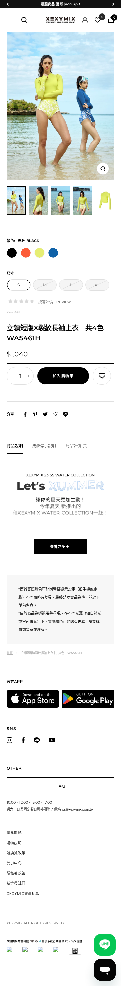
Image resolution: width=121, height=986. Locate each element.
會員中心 (14, 863)
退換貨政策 (16, 853)
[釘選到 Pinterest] (35, 414)
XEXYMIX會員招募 (23, 893)
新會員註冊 (16, 883)
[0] (98, 20)
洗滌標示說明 (44, 446)
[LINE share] (65, 414)
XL (97, 284)
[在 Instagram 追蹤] (9, 740)
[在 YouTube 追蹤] (52, 740)
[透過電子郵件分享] (55, 414)
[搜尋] (24, 20)
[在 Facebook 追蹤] (23, 740)
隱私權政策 (16, 873)
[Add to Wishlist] (102, 376)
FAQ (60, 786)
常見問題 (14, 832)
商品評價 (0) (76, 446)
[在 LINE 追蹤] (37, 740)
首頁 (10, 652)
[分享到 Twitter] (45, 414)
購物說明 (14, 843)
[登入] (85, 20)
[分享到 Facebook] (25, 414)
